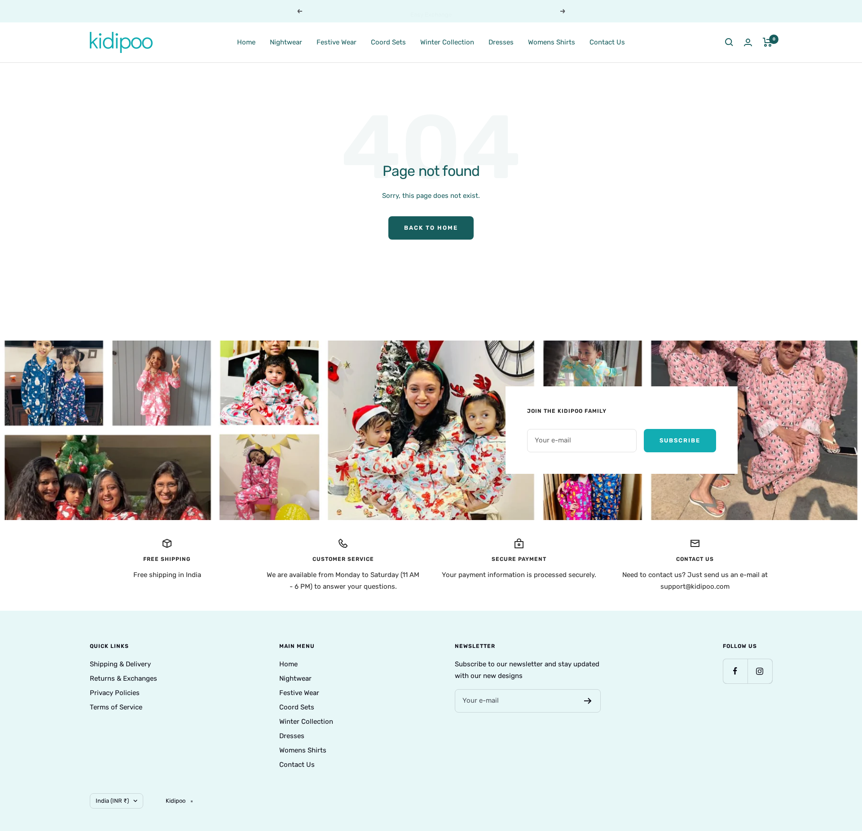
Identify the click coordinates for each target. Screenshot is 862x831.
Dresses (501, 42)
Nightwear (286, 42)
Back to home (431, 227)
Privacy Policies (115, 693)
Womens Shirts (551, 42)
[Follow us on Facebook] (735, 671)
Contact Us (607, 42)
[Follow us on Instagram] (760, 671)
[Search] (729, 42)
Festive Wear (336, 42)
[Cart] (767, 42)
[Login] (748, 42)
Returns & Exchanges (123, 678)
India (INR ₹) (112, 800)
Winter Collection (447, 42)
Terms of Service (116, 707)
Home (246, 42)
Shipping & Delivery (120, 664)
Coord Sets (388, 42)
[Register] (588, 701)
